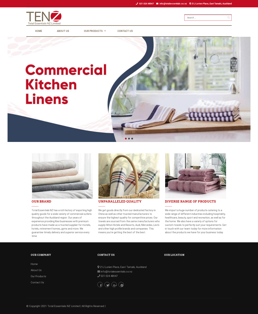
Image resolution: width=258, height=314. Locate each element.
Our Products (38, 276)
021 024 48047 (146, 3)
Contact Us (37, 282)
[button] (126, 138)
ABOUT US (63, 31)
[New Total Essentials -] (43, 17)
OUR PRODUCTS (93, 31)
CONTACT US (125, 31)
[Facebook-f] (100, 284)
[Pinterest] (121, 284)
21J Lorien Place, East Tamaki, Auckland (211, 3)
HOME (38, 31)
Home (34, 264)
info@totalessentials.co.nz (173, 3)
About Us (36, 270)
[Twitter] (107, 284)
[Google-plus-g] (114, 284)
